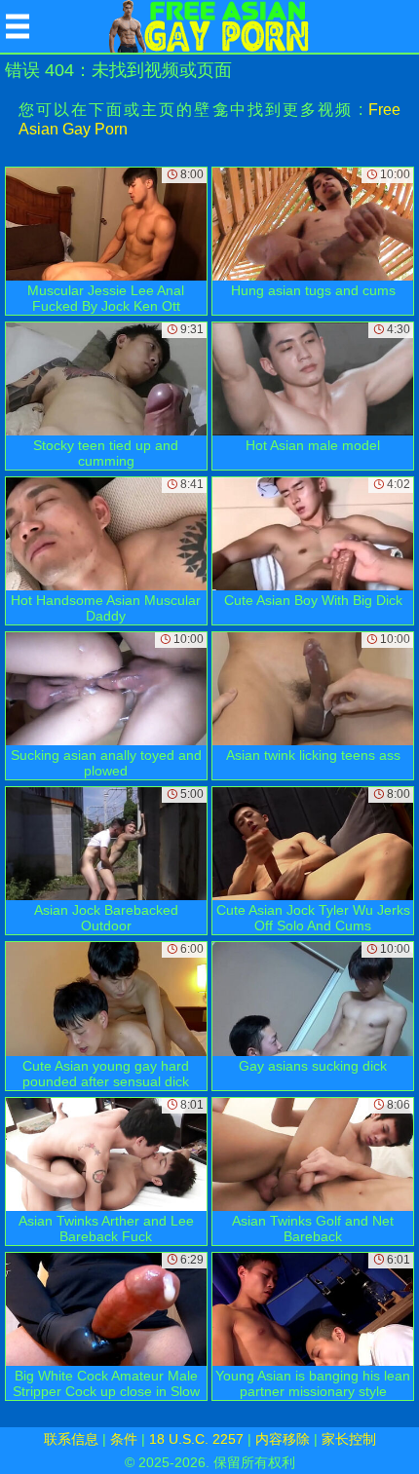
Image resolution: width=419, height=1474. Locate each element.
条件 (123, 1439)
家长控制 (349, 1439)
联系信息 (71, 1439)
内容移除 (282, 1439)
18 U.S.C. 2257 (196, 1439)
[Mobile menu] (17, 26)
